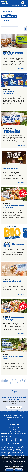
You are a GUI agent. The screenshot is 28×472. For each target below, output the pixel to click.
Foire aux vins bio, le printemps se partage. (14, 357)
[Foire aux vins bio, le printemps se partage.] (14, 345)
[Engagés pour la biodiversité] (14, 270)
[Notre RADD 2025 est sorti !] (14, 157)
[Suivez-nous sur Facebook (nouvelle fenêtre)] (2, 440)
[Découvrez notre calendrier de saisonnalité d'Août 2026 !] (14, 119)
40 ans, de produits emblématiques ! (10, 92)
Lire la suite (21, 68)
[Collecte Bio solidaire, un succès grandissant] (14, 233)
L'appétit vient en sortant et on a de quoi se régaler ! (13, 206)
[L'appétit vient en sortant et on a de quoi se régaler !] (14, 194)
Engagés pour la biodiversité (12, 281)
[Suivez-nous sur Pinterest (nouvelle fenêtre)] (20, 440)
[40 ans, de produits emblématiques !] (14, 80)
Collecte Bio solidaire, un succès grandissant (13, 245)
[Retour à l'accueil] (4, 2)
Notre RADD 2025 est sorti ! (11, 169)
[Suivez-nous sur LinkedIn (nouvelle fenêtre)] (7, 440)
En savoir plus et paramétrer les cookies (14, 466)
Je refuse (9, 469)
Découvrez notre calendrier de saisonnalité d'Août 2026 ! (12, 131)
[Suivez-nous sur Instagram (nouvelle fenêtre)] (16, 440)
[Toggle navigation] (26, 3)
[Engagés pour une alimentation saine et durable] (14, 41)
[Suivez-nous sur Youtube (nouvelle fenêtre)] (11, 440)
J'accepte (18, 469)
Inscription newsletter (15, 407)
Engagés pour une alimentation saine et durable (13, 54)
